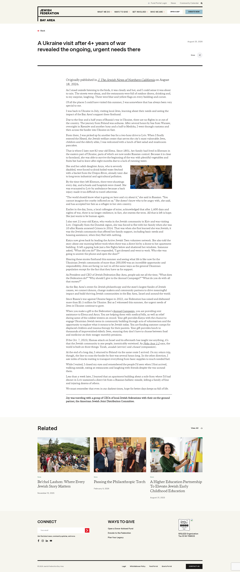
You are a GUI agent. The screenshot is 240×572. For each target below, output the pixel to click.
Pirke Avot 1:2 (151, 343)
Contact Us (194, 566)
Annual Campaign (123, 311)
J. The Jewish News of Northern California (126, 80)
